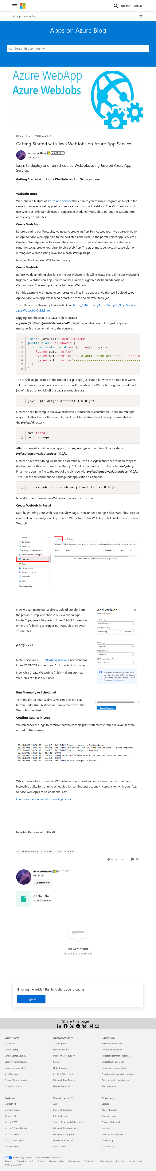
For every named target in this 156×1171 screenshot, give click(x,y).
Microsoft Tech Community (65, 1128)
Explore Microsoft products (17, 1080)
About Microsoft (109, 1109)
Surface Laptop (11, 1049)
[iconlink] (23, 899)
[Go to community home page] (22, 6)
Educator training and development (118, 1074)
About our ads (136, 1161)
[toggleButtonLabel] (141, 16)
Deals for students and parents (116, 1080)
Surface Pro (10, 1043)
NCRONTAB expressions (53, 660)
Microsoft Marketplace (63, 1134)
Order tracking (60, 1067)
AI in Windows (11, 1074)
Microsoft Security (13, 1109)
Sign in (31, 999)
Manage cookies (56, 1161)
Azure (56, 1103)
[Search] (116, 5)
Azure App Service (60, 201)
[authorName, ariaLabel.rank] (21, 155)
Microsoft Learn (60, 1116)
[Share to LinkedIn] (59, 1026)
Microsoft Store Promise (64, 1080)
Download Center (61, 1049)
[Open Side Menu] (14, 6)
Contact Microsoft (25, 1161)
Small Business (11, 1146)
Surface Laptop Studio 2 (15, 1055)
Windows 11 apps (13, 1086)
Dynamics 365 (11, 1116)
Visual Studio (59, 1146)
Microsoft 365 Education (113, 1061)
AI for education (109, 1086)
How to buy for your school (114, 1067)
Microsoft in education (112, 1043)
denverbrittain (37, 153)
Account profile (60, 1043)
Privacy (41, 1161)
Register (126, 5)
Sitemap (8, 1161)
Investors (106, 1128)
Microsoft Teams (12, 1134)
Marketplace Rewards (63, 1140)
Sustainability (108, 1146)
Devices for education (112, 1049)
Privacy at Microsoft (111, 1122)
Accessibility (107, 1140)
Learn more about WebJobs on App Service (44, 799)
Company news (109, 1116)
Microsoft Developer (62, 1109)
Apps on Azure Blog (26, 16)
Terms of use (74, 1161)
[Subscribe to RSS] (91, 1026)
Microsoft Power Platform (16, 1128)
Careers (105, 1103)
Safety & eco (106, 1161)
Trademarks (89, 1161)
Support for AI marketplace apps (68, 1122)
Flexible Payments (61, 1086)
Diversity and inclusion (112, 1134)
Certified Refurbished (63, 1074)
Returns (56, 1061)
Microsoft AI (10, 1103)
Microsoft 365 (11, 1122)
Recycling (120, 1161)
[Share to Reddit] (78, 1026)
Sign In (138, 5)
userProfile (43, 882)
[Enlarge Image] (78, 562)
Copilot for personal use (16, 1067)
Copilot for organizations (16, 1061)
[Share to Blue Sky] (84, 1026)
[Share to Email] (97, 1026)
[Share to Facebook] (66, 1026)
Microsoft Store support (64, 1055)
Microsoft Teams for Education (116, 1055)
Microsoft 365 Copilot (15, 1140)
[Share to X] (72, 1026)
